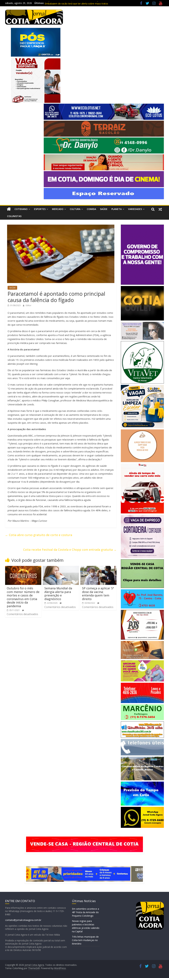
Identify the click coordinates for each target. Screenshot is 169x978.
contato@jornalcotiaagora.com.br (23, 920)
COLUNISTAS (14, 216)
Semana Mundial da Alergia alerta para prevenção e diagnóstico (58, 593)
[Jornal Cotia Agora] (9, 209)
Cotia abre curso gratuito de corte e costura (38, 535)
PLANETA (116, 209)
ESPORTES (40, 209)
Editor (28, 305)
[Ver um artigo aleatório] (160, 209)
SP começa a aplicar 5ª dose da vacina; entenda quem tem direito (98, 593)
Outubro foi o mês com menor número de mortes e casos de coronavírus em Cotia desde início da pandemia (23, 597)
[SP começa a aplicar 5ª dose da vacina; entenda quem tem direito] (98, 568)
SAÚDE (103, 209)
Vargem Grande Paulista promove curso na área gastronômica (78, 3)
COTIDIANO (21, 209)
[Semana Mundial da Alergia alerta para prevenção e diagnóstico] (61, 568)
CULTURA (75, 209)
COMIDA (91, 209)
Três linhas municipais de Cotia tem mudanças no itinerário (85, 940)
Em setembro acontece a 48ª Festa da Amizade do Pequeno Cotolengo (85, 912)
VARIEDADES (135, 209)
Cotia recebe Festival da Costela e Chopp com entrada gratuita (70, 550)
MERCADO (57, 209)
